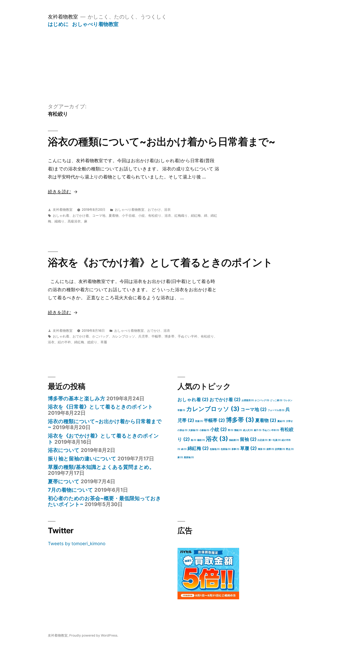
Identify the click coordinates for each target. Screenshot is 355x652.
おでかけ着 (81, 216)
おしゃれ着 (61, 216)
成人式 (248, 430)
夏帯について (64, 481)
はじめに (58, 24)
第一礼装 (275, 440)
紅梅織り (181, 216)
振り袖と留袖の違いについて (82, 458)
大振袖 (193, 430)
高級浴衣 (74, 221)
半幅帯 (156, 336)
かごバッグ (100, 336)
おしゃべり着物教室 (95, 24)
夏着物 (114, 216)
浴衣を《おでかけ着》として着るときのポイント (160, 262)
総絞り (92, 342)
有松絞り (154, 216)
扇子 (257, 430)
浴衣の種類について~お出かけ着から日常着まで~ (161, 141)
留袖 (248, 439)
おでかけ (154, 210)
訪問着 (280, 449)
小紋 (141, 216)
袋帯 (270, 449)
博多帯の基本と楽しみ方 (76, 398)
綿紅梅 (79, 342)
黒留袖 (189, 457)
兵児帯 (143, 336)
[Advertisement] (177, 58)
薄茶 (261, 449)
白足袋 (262, 440)
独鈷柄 (234, 440)
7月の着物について (70, 490)
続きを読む (59, 191)
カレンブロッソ (123, 336)
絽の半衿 (64, 342)
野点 (290, 449)
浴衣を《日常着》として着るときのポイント (100, 407)
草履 (103, 342)
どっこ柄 (276, 400)
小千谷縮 (128, 216)
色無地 (215, 449)
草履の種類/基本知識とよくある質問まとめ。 (101, 467)
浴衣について (64, 450)
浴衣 (167, 210)
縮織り (59, 221)
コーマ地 (98, 216)
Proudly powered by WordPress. (93, 635)
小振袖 (204, 430)
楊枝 (201, 440)
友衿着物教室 (63, 17)
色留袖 (226, 449)
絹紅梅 (196, 216)
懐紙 (238, 430)
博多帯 (169, 336)
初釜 (199, 421)
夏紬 (281, 421)
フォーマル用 (276, 410)
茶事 (235, 449)
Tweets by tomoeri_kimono (76, 543)
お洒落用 (248, 400)
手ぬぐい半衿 (187, 336)
